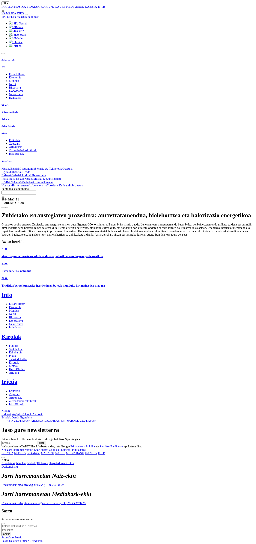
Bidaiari (56, 178)
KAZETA (91, 6)
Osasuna (67, 168)
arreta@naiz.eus (33, 484)
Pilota (12, 355)
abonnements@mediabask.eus (42, 503)
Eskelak (17, 172)
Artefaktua (6, 161)
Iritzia (4, 133)
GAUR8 (60, 6)
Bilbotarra (15, 87)
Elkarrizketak (19, 16)
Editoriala (14, 140)
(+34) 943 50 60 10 (55, 484)
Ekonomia (15, 77)
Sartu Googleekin (11, 537)
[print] (2, 207)
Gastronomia (27, 168)
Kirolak (5, 105)
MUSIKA (20, 6)
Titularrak (42, 463)
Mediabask (28, 182)
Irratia (4, 178)
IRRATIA (7, 6)
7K (52, 6)
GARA (45, 6)
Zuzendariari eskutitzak (23, 150)
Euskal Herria (17, 74)
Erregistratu (36, 540)
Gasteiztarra (16, 94)
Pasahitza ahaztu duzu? (15, 540)
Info (3, 67)
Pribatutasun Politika (82, 446)
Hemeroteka (39, 175)
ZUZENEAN (16, 420)
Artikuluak (15, 147)
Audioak (27, 175)
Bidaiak (14, 168)
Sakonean (33, 16)
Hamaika (48, 182)
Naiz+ (12, 84)
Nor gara (6, 185)
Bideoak (6, 175)
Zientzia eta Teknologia (48, 168)
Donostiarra (16, 90)
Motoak (13, 365)
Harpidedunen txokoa (61, 463)
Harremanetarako (22, 185)
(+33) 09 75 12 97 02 (73, 503)
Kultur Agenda (8, 126)
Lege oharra (39, 185)
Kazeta (38, 182)
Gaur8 (18, 182)
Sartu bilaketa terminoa (15, 188)
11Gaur (5, 16)
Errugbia (14, 362)
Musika (5, 168)
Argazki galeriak (22, 414)
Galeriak (16, 175)
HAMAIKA (8, 13)
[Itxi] (2, 523)
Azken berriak (7, 60)
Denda (26, 172)
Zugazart (14, 143)
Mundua (14, 80)
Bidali (41, 442)
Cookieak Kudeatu (58, 185)
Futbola (13, 345)
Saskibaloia (15, 349)
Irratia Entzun (16, 178)
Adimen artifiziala (9, 112)
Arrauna (14, 372)
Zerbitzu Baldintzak (111, 446)
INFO (20, 13)
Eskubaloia (15, 352)
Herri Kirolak (17, 369)
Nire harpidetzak (26, 463)
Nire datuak (8, 463)
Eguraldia (7, 172)
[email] (6, 207)
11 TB (101, 6)
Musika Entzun (42, 178)
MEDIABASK (75, 6)
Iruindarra (15, 97)
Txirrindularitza (18, 359)
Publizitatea (76, 185)
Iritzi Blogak (16, 153)
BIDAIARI (33, 6)
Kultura (5, 119)
